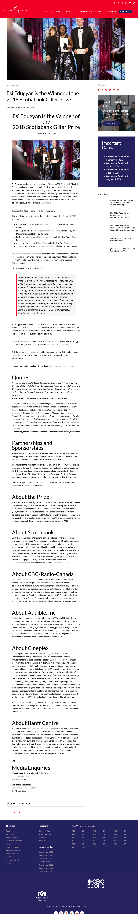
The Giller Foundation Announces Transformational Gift (119, 215)
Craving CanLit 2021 (46, 868)
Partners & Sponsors (13, 850)
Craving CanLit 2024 (46, 859)
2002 (115, 834)
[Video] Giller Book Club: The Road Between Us (122, 250)
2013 (94, 831)
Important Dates (11, 837)
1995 (125, 841)
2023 (73, 837)
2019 (83, 831)
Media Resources (12, 854)
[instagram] (106, 90)
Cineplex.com (60, 708)
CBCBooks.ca (47, 203)
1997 (125, 834)
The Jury (9, 844)
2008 (104, 831)
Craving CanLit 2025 (46, 855)
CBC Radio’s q (25, 341)
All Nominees (10, 834)
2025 (73, 831)
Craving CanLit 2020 (46, 871)
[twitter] (102, 90)
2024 (73, 834)
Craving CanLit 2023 (46, 862)
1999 (115, 844)
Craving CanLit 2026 (46, 852)
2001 (115, 837)
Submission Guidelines (14, 841)
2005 (104, 841)
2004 (104, 844)
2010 (94, 841)
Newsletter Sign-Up (13, 860)
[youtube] (114, 90)
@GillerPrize (19, 355)
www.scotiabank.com (21, 563)
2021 (73, 844)
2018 (83, 834)
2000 (115, 841)
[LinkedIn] (19, 813)
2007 (104, 834)
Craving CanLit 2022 (46, 865)
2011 (94, 837)
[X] (14, 813)
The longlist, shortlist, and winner (26, 254)
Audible (15, 618)
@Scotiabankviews (60, 563)
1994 (125, 844)
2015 (83, 844)
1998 (125, 831)
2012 (94, 834)
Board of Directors (12, 847)
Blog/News (10, 857)
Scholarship (43, 837)
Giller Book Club (44, 831)
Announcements (13, 85)
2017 (83, 837)
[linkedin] (110, 90)
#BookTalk (42, 841)
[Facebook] (9, 813)
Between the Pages (45, 834)
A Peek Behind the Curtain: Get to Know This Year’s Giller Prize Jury (122, 202)
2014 (83, 847)
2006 (104, 837)
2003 (115, 831)
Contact (9, 863)
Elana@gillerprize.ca (20, 776)
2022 (73, 841)
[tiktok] (118, 90)
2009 (94, 844)
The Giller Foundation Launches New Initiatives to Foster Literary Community (122, 228)
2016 (83, 841)
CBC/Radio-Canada (20, 579)
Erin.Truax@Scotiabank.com (24, 788)
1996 (125, 837)
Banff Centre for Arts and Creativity (42, 728)
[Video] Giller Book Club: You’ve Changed (120, 239)
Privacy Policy (87, 906)
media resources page (64, 366)
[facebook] (98, 90)
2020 (73, 847)
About (8, 831)
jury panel (16, 257)
